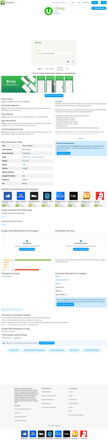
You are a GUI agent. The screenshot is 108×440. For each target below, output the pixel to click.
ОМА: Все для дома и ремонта (34, 201)
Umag (3, 216)
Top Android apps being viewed (22, 409)
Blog (70, 411)
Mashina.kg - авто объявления (60, 201)
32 (23, 172)
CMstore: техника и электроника (73, 201)
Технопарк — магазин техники (47, 201)
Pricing (78, 2)
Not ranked (25, 161)
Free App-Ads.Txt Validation (76, 415)
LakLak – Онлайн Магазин (20, 201)
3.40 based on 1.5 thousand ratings (32, 157)
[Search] (67, 2)
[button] (81, 287)
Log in (103, 2)
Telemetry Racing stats (20, 416)
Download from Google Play (54, 95)
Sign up (95, 2)
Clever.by (96, 201)
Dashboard (86, 2)
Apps (72, 2)
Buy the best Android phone (49, 407)
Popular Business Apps (91, 350)
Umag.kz (57, 276)
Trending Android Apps (48, 399)
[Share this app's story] (67, 61)
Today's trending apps (56, 350)
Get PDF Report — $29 (64, 153)
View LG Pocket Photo (20, 420)
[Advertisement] (52, 28)
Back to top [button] (103, 424)
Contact (71, 392)
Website (57, 283)
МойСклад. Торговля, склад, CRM (7, 201)
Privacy (71, 395)
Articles (71, 407)
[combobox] (58, 2)
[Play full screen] (73, 61)
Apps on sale (74, 350)
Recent (4, 224)
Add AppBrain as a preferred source (12, 309)
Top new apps (14, 350)
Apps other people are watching (34, 350)
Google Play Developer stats (49, 395)
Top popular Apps (46, 403)
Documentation (73, 399)
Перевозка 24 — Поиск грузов (86, 201)
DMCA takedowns (73, 403)
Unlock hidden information (27, 249)
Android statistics (46, 392)
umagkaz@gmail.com (61, 280)
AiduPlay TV (17, 413)
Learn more (63, 150)
